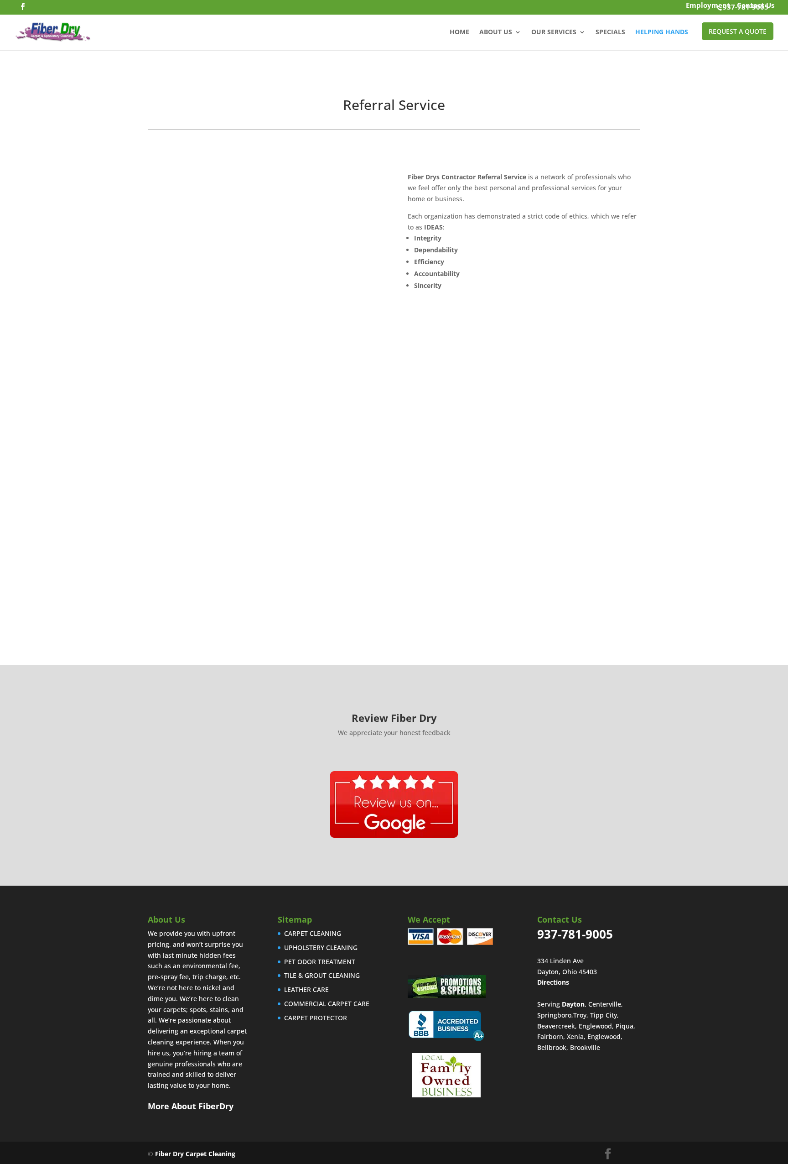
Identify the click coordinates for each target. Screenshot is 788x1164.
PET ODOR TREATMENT (319, 961)
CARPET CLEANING (312, 933)
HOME (459, 32)
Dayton (573, 1004)
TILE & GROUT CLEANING (322, 975)
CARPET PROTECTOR (315, 1017)
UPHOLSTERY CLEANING (321, 947)
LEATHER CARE (306, 989)
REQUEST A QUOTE (738, 31)
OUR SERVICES (553, 32)
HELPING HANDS (661, 32)
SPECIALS (610, 32)
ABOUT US (495, 32)
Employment (708, 6)
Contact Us (755, 6)
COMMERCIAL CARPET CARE (326, 1003)
